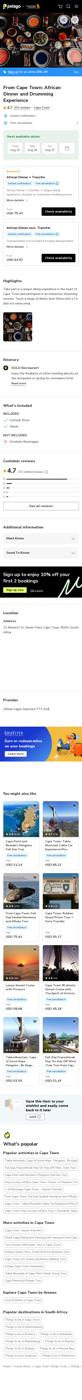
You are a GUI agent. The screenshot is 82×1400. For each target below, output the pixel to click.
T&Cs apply (36, 590)
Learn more (15, 754)
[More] (46, 472)
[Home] (21, 6)
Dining (75, 1366)
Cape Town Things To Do (50, 1366)
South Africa (22, 1366)
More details (15, 200)
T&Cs (76, 72)
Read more (18, 383)
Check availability (58, 211)
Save (32, 1117)
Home (7, 1366)
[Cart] (60, 6)
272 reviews (22, 107)
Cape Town (42, 107)
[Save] (34, 805)
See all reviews (41, 506)
